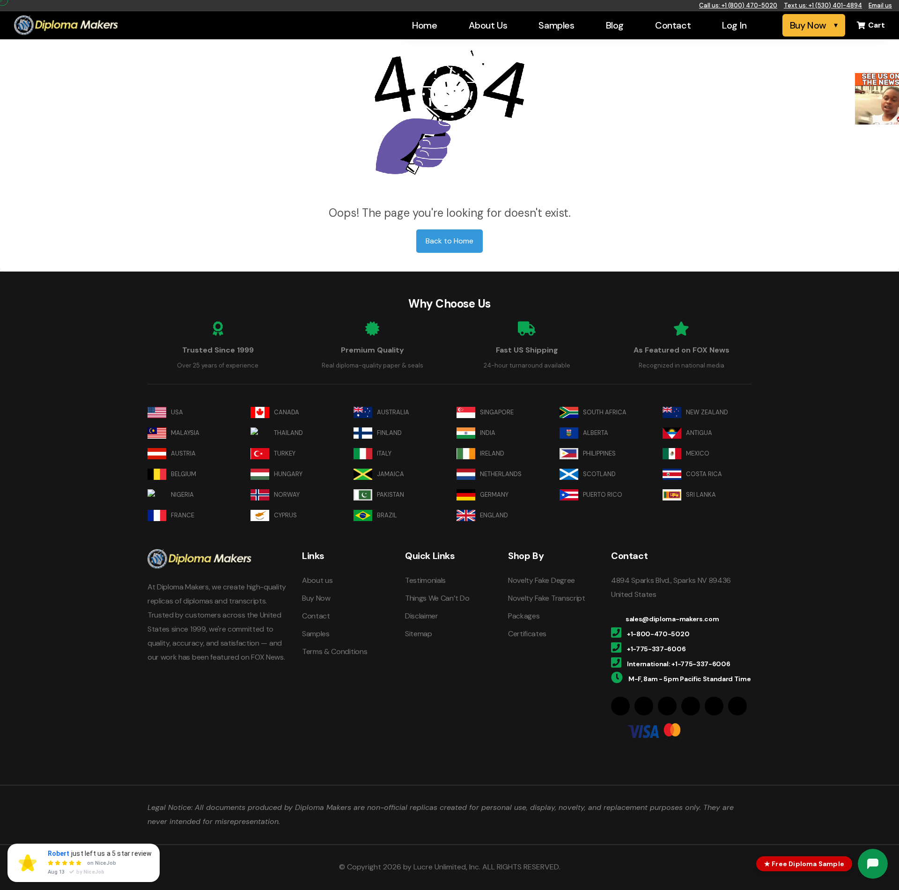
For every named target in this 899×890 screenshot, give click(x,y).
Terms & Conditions (334, 651)
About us (317, 580)
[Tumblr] (714, 706)
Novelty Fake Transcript (546, 598)
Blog (615, 25)
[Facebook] (620, 706)
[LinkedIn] (667, 706)
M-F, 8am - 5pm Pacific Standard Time (689, 679)
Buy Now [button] (808, 25)
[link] (877, 99)
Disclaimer (421, 616)
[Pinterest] (690, 706)
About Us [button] (488, 25)
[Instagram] (643, 706)
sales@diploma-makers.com (672, 619)
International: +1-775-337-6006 (678, 664)
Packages (523, 616)
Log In (734, 25)
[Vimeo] (737, 706)
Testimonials (425, 580)
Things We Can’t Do (437, 598)
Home (424, 25)
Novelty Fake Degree (541, 580)
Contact (673, 25)
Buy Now (316, 598)
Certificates (527, 634)
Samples (556, 25)
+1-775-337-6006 (656, 649)
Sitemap (418, 634)
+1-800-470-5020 (658, 634)
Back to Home (449, 241)
